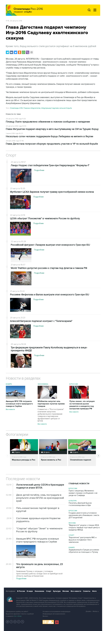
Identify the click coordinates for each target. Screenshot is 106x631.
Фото (94, 591)
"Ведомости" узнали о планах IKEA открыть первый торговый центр (84, 527)
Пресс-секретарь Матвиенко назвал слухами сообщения (83, 493)
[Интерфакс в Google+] (18, 621)
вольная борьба (65, 108)
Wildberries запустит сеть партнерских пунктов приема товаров (51, 411)
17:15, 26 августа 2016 (14, 21)
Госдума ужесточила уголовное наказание (84, 515)
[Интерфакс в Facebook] (11, 621)
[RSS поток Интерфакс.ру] (22, 621)
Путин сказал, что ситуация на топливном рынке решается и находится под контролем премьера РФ (82, 405)
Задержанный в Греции (84, 551)
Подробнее (21, 578)
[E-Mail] (31, 52)
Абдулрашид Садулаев (50, 108)
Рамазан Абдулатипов (32, 108)
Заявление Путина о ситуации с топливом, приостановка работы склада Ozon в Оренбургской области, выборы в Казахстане (39, 573)
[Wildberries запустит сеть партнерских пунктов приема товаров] (47, 398)
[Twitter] (15, 52)
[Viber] (27, 52)
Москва (72, 523)
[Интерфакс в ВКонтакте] (15, 621)
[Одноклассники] (19, 52)
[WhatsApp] (23, 52)
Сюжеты (86, 591)
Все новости (10, 409)
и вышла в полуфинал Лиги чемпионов (82, 539)
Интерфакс (10, 591)
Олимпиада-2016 (16, 108)
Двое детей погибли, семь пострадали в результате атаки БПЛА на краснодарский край (40, 498)
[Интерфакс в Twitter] (7, 621)
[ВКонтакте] (11, 52)
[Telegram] (7, 52)
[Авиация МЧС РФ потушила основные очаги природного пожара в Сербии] (15, 398)
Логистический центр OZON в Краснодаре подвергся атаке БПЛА (40, 486)
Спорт (11, 155)
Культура (73, 501)
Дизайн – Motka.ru (92, 611)
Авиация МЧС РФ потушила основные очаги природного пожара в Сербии (19, 403)
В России (73, 384)
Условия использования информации (56, 612)
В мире (9, 384)
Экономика (43, 384)
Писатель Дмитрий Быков (80, 504)
